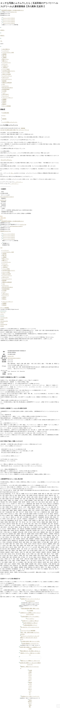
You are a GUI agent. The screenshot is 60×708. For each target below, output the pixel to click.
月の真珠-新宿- (5, 112)
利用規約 (4, 101)
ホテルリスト (5, 85)
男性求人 (4, 104)
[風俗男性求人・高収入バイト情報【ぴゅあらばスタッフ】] (30, 698)
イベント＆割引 (6, 69)
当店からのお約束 (6, 74)
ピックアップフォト (7, 75)
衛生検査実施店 (5, 89)
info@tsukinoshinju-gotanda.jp (14, 358)
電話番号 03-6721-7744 (5, 231)
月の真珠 (4, 91)
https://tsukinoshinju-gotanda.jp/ (7, 196)
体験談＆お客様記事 (7, 82)
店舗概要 (4, 99)
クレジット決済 (6, 72)
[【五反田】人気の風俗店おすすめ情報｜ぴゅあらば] (30, 604)
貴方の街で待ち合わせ (7, 87)
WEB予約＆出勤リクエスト (8, 70)
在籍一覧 (4, 55)
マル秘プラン (5, 65)
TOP (1, 247)
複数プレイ (5, 60)
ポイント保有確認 (6, 106)
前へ (1, 216)
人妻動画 (4, 57)
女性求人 (4, 102)
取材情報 (4, 81)
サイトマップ (5, 96)
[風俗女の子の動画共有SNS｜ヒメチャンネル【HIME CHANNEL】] (30, 606)
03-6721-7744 (14, 12)
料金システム (5, 59)
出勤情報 (4, 54)
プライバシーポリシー (7, 97)
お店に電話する (6, 49)
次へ (1, 219)
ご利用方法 (4, 67)
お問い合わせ (5, 94)
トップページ (5, 50)
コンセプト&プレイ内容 (8, 52)
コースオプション (6, 62)
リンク (3, 92)
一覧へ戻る (3, 217)
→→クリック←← (18, 181)
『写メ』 (12, 173)
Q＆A (3, 84)
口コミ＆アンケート (7, 79)
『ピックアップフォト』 (6, 160)
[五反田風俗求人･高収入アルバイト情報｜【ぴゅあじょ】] (30, 645)
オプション (5, 64)
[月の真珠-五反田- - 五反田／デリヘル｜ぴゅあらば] (30, 602)
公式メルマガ (5, 77)
